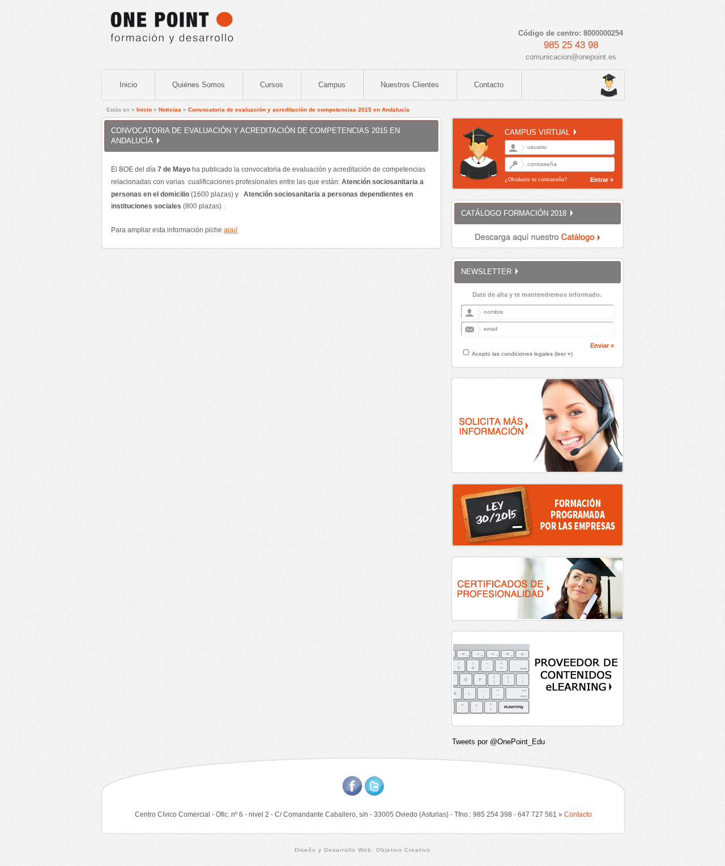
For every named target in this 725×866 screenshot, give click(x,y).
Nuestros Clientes (410, 84)
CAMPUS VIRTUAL (537, 132)
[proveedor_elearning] (538, 722)
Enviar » (602, 345)
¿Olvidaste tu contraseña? (536, 179)
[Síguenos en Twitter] (374, 793)
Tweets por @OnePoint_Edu (498, 741)
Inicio (128, 84)
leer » (563, 354)
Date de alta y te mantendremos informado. (537, 294)
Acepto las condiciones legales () (522, 354)
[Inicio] (171, 48)
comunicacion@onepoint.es (571, 57)
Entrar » (601, 179)
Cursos (271, 84)
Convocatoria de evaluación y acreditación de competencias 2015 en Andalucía (299, 109)
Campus (332, 84)
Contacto (489, 84)
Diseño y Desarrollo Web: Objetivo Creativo (362, 850)
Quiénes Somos (198, 84)
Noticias (170, 109)
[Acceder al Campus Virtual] (583, 86)
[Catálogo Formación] (538, 244)
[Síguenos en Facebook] (352, 793)
